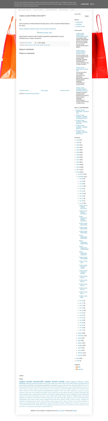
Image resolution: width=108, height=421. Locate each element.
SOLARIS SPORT (36, 401)
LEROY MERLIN (50, 396)
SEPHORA (83, 399)
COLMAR (73, 390)
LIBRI (56, 396)
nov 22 (81, 196)
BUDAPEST (56, 390)
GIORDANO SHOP (27, 394)
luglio (79, 340)
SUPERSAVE (46, 385)
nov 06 (81, 320)
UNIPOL (38, 403)
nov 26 (81, 188)
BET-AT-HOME (32, 390)
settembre (81, 335)
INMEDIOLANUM (30, 383)
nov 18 (81, 300)
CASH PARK (66, 390)
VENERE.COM (68, 403)
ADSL (70, 385)
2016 (78, 162)
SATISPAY (77, 399)
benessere (62, 404)
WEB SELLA (55, 385)
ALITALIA (74, 388)
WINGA (37, 404)
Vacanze (67, 383)
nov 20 (81, 201)
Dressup (61, 392)
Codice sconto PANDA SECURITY (83, 207)
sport (67, 385)
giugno (80, 343)
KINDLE (37, 396)
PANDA (83, 397)
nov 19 (81, 203)
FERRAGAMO (82, 392)
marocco (24, 406)
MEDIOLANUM (39, 383)
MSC (34, 397)
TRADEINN (84, 401)
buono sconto (28, 45)
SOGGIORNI (29, 401)
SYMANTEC (47, 401)
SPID (42, 401)
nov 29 (81, 181)
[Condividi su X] (41, 43)
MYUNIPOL (38, 397)
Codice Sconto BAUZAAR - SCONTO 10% (82, 111)
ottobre (80, 333)
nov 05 (81, 322)
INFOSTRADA (30, 387)
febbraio (80, 352)
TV (88, 401)
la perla (60, 385)
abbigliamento (50, 404)
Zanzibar (45, 404)
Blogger (75, 410)
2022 (78, 147)
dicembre (80, 174)
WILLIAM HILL (32, 404)
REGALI (58, 399)
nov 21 (81, 198)
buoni (66, 404)
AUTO (78, 388)
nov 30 (81, 178)
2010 (78, 360)
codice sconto (35, 45)
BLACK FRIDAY (23, 385)
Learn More (85, 4)
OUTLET (75, 397)
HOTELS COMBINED (71, 394)
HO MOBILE (56, 394)
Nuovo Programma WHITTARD (83, 237)
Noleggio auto (69, 397)
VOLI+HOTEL (76, 403)
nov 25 (81, 191)
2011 (77, 358)
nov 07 (81, 317)
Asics (87, 388)
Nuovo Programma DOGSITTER (83, 242)
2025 (78, 140)
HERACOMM (40, 394)
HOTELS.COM (80, 26)
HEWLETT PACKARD (48, 394)
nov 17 (81, 303)
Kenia (40, 396)
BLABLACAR (40, 390)
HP (77, 394)
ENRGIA (65, 392)
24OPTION (63, 388)
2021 (78, 150)
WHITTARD (25, 404)
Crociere (87, 385)
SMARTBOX (22, 401)
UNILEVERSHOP (31, 403)
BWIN (61, 390)
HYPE (79, 394)
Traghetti (21, 403)
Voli (27, 388)
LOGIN (72, 9)
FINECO (76, 383)
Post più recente (24, 90)
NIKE (64, 397)
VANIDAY (62, 403)
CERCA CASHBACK (38, 9)
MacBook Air (44, 397)
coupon (41, 45)
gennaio (80, 355)
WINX (41, 404)
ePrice (43, 388)
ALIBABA (69, 388)
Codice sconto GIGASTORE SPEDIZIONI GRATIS (82, 35)
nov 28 (81, 183)
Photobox (41, 399)
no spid (28, 406)
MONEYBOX (60, 387)
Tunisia (25, 403)
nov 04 (81, 325)
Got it (92, 4)
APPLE (71, 383)
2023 (78, 145)
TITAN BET (70, 401)
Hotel (56, 383)
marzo (80, 350)
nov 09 (81, 315)
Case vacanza (85, 390)
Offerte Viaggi (61, 383)
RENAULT (63, 399)
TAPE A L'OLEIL (63, 401)
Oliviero (79, 397)
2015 (78, 164)
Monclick (70, 387)
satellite (39, 406)
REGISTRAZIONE (63, 9)
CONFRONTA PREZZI (51, 9)
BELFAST (26, 390)
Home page (44, 90)
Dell (20, 387)
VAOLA (24, 388)
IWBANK (39, 387)
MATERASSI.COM (52, 387)
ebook (73, 404)
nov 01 (81, 330)
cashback (31, 388)
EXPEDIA (79, 24)
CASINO (53, 383)
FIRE (87, 392)
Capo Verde (78, 390)
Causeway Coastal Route (25, 392)
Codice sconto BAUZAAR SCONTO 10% (82, 69)
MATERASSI (44, 387)
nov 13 (81, 308)
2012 (78, 172)
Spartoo (57, 401)
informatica (86, 404)
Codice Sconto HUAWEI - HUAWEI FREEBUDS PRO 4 (81, 117)
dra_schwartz (61, 410)
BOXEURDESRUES (48, 390)
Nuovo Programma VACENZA (83, 253)
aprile (79, 348)
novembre (81, 176)
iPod (52, 388)
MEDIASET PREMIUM (72, 396)
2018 (78, 157)
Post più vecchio (64, 90)
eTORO (70, 404)
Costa (33, 392)
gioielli (81, 404)
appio (58, 404)
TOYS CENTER (77, 401)
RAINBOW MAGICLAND (50, 399)
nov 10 (81, 313)
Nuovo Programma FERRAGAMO (84, 248)
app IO (55, 404)
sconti (68, 382)
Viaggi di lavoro (82, 403)
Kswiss (44, 396)
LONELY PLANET (62, 396)
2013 (78, 169)
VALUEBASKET (56, 403)
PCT (83, 387)
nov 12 (81, 310)
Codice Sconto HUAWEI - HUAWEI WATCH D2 (81, 132)
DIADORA (37, 392)
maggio (80, 345)
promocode (47, 45)
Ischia (33, 396)
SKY (88, 399)
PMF (79, 367)
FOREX (21, 394)
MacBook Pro (51, 397)
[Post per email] (35, 42)
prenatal (32, 406)
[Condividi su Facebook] (43, 43)
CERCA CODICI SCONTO (24, 9)
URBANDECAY (43, 403)
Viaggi (79, 383)
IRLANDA (21, 396)
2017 (78, 159)
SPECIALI (80, 381)
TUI (51, 385)
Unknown (80, 369)
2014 (78, 167)
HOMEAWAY (63, 394)
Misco (55, 397)
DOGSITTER (55, 392)
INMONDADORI (85, 394)
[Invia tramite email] (38, 43)
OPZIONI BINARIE (77, 387)
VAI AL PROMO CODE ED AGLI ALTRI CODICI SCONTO (37, 29)
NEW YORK (60, 397)
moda (64, 385)
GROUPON (79, 22)
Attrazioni (21, 390)
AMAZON (74, 385)
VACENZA (49, 403)
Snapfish (52, 401)
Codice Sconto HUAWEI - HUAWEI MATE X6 (81, 122)
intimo (20, 406)
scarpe (42, 406)
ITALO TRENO (27, 396)
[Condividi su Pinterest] (44, 43)
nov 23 (81, 193)
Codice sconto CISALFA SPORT (83, 267)
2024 (78, 142)
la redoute (56, 388)
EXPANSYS (70, 392)
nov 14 (81, 305)
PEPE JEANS (31, 399)
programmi (74, 381)
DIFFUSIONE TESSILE (46, 392)
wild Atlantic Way (48, 406)
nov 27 (81, 186)
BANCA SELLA (85, 383)
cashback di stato (38, 388)
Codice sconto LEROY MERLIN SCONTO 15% (81, 52)
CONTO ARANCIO (38, 385)
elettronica (77, 404)
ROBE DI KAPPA (70, 399)
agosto (80, 338)
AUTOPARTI (83, 388)
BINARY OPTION (81, 385)
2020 (78, 152)
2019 (78, 155)
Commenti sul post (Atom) (32, 93)
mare (60, 388)
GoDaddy (34, 394)
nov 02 (81, 327)
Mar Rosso (65, 387)
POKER (37, 399)
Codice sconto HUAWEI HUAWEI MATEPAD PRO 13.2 (82, 89)
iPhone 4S (48, 388)
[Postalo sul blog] (40, 43)
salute (35, 406)
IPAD (35, 387)
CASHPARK (30, 385)
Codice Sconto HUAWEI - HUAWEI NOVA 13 (81, 127)
